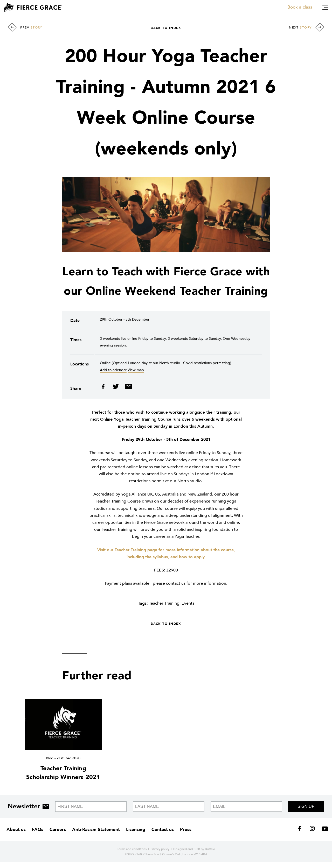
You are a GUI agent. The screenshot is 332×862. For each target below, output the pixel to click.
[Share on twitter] (116, 388)
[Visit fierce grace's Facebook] (301, 829)
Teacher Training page (136, 550)
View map (136, 370)
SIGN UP (306, 806)
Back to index (166, 28)
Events (188, 603)
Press (185, 829)
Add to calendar (113, 370)
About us (16, 829)
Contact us (162, 829)
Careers (58, 829)
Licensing (135, 829)
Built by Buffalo (204, 849)
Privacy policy (159, 849)
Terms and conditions (132, 849)
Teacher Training (164, 603)
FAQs (37, 829)
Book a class (299, 7)
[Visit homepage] (33, 7)
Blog (49, 758)
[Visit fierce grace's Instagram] (312, 829)
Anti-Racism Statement (96, 829)
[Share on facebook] (105, 388)
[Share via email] (127, 388)
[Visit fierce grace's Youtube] (323, 829)
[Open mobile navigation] (325, 7)
